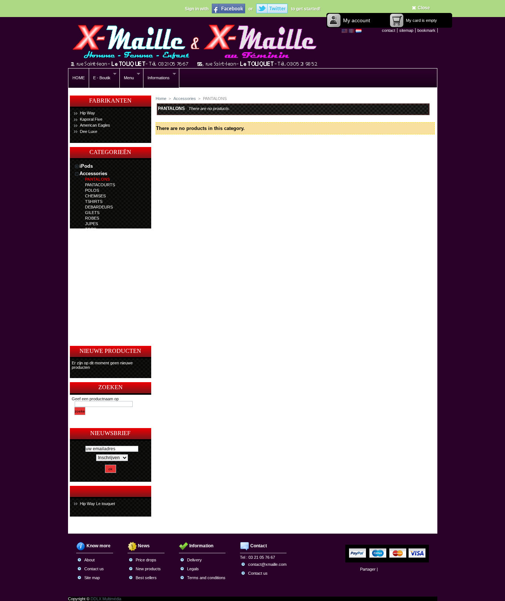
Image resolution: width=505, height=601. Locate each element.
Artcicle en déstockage (105, 315)
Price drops (146, 560)
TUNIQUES (95, 240)
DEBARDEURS (99, 207)
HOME (78, 78)
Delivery (194, 560)
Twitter (272, 8)
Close (424, 8)
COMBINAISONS (100, 285)
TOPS (90, 229)
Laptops (88, 293)
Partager (368, 569)
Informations (156, 78)
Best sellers (146, 577)
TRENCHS (95, 246)
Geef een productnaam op (95, 399)
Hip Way (87, 113)
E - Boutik (100, 78)
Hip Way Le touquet (97, 503)
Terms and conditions (206, 577)
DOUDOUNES (98, 251)
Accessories (93, 173)
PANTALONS (97, 179)
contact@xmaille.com (267, 564)
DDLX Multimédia (106, 599)
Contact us (94, 569)
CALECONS (96, 273)
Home (161, 98)
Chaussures (92, 331)
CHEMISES (95, 196)
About (89, 560)
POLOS (92, 190)
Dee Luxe (88, 131)
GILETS (92, 212)
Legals (193, 569)
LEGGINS (94, 279)
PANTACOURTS (100, 185)
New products (148, 569)
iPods (86, 166)
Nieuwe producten (110, 351)
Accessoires (93, 300)
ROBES (92, 218)
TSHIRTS (93, 201)
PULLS (91, 235)
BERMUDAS (96, 268)
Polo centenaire (97, 308)
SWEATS (93, 257)
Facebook (228, 8)
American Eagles (95, 125)
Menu (127, 78)
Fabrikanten (110, 100)
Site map (92, 577)
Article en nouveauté (102, 323)
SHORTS (93, 262)
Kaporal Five (91, 119)
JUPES (91, 223)
